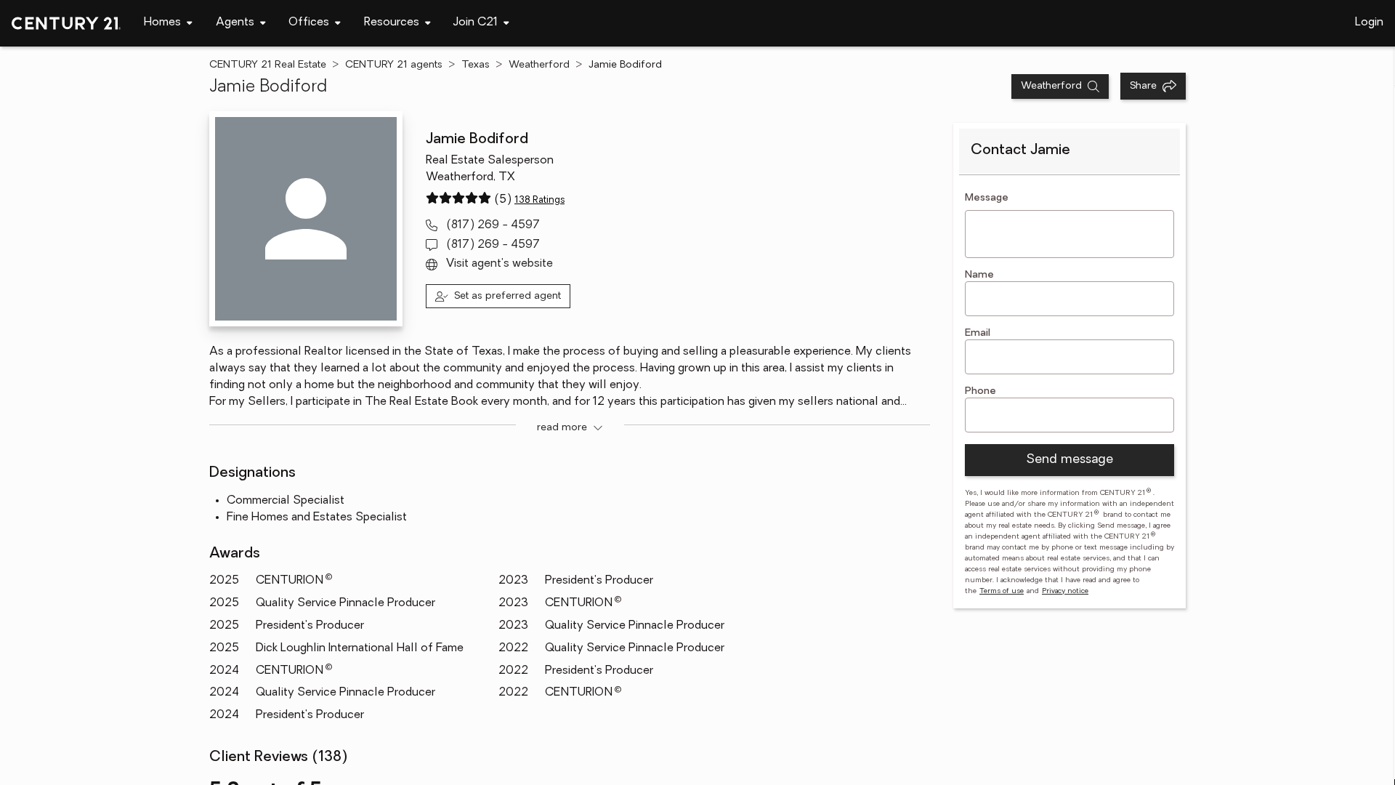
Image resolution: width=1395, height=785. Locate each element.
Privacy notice (1065, 591)
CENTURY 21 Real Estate (267, 65)
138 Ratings (539, 200)
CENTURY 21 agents (393, 65)
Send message (1069, 460)
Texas (475, 65)
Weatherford (539, 65)
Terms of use (1001, 591)
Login (1369, 22)
